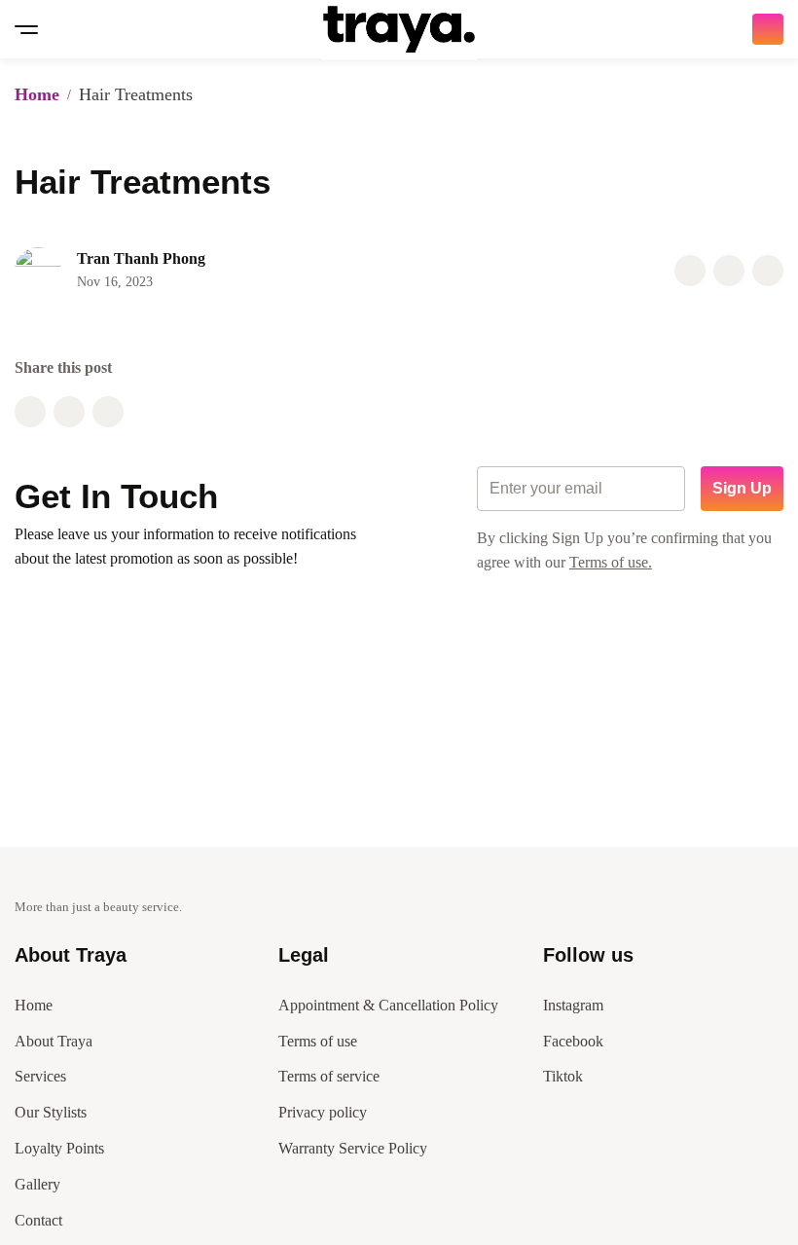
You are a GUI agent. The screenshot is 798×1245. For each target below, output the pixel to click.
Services (40, 1076)
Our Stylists (51, 1112)
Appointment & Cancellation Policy (388, 1005)
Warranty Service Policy (352, 1148)
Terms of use (317, 1041)
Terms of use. (610, 562)
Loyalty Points (59, 1148)
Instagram (573, 1005)
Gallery (37, 1184)
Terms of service (329, 1076)
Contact (38, 1220)
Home (37, 94)
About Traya (53, 1041)
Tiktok (563, 1076)
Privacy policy (322, 1112)
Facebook (573, 1041)
